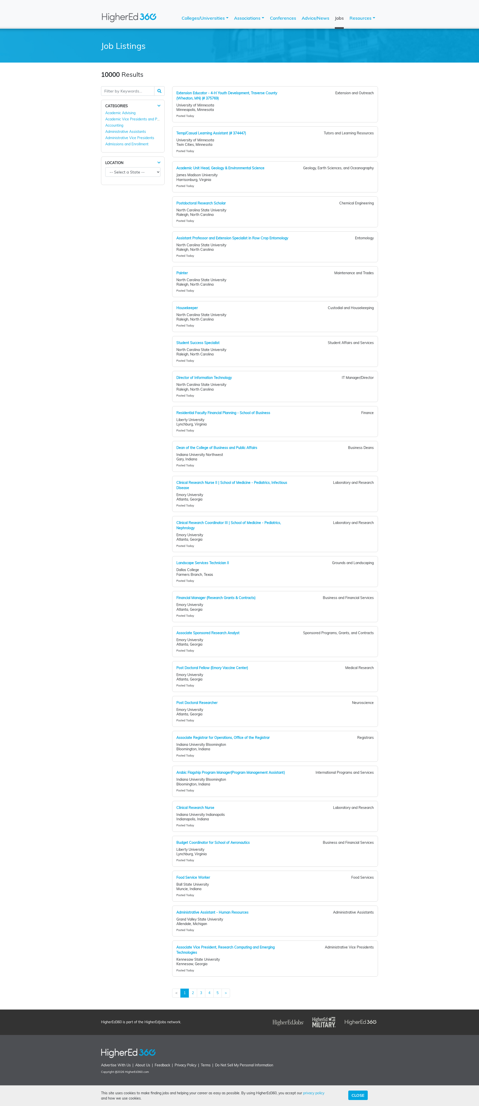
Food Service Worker (193, 877)
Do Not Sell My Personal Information (244, 1065)
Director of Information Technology (204, 377)
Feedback (162, 1065)
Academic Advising (120, 113)
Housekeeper (187, 308)
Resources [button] (361, 18)
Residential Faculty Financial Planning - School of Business (223, 413)
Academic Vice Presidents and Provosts (137, 119)
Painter (182, 273)
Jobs (339, 18)
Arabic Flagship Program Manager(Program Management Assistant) (230, 772)
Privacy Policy (185, 1065)
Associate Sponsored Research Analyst (208, 633)
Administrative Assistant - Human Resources (212, 912)
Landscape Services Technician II (202, 563)
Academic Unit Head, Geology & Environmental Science (220, 168)
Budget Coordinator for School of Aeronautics (213, 842)
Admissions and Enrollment (126, 144)
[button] (158, 105)
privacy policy (313, 1093)
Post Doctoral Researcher (197, 702)
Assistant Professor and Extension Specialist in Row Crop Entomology (232, 238)
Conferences (283, 18)
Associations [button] (248, 18)
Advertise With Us (116, 1065)
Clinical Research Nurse (195, 807)
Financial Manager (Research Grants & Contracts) (215, 598)
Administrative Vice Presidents (129, 138)
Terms (206, 1065)
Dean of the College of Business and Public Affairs (216, 447)
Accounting (114, 125)
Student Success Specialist (198, 342)
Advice (315, 18)
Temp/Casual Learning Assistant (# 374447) (211, 133)
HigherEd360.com (137, 1072)
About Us (142, 1065)
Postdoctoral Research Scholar (201, 203)
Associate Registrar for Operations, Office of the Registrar (223, 737)
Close (358, 1095)
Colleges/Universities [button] (204, 18)
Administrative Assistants (125, 131)
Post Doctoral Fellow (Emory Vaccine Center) (212, 668)
